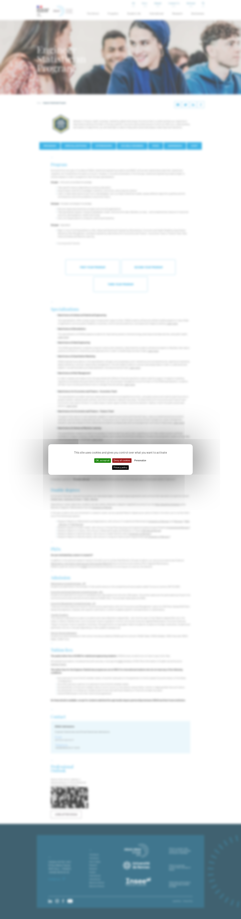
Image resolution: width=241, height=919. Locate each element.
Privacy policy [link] (120, 467)
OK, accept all (102, 460)
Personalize (140, 460)
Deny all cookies (122, 460)
